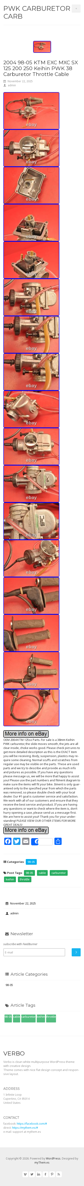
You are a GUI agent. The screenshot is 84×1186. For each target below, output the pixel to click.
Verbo (14, 1053)
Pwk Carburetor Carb (36, 12)
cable (42, 873)
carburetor (59, 873)
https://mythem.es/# (25, 1128)
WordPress (53, 1158)
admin (12, 85)
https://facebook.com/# (32, 1124)
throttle (25, 879)
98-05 (31, 862)
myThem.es (42, 1162)
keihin (10, 879)
